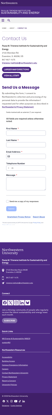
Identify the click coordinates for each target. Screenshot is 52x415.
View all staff (11, 76)
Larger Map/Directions (16, 70)
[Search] (9, 20)
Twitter (10, 302)
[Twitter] (7, 401)
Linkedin (21, 302)
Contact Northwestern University (15, 373)
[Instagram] (11, 401)
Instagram (16, 302)
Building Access (8, 361)
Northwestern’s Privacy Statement (18, 107)
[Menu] (3, 20)
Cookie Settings (16, 406)
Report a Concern (9, 381)
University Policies (9, 385)
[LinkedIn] (23, 401)
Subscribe (9, 321)
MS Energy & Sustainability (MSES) (16, 339)
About (12, 28)
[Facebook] (4, 401)
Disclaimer (5, 406)
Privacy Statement (9, 377)
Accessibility (7, 357)
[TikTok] (20, 401)
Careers (5, 369)
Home (4, 28)
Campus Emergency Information (15, 365)
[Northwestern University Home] (9, 3)
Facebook (4, 302)
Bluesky (27, 302)
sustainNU (6, 343)
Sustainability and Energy (20, 12)
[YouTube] (15, 401)
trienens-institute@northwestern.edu (19, 63)
